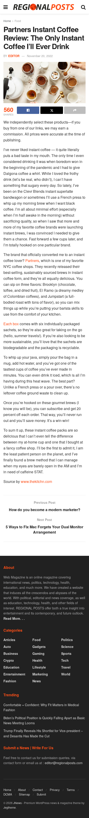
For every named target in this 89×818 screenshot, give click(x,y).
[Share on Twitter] (51, 110)
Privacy (55, 790)
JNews (17, 803)
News (36, 681)
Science (67, 646)
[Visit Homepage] (44, 7)
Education (11, 667)
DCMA (7, 794)
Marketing (40, 674)
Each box (11, 323)
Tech (65, 660)
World (65, 674)
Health (37, 660)
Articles (9, 639)
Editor (13, 56)
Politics (67, 639)
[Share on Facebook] (28, 110)
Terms (71, 790)
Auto (7, 646)
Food (18, 21)
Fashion (9, 681)
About (22, 790)
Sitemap (24, 794)
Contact (38, 790)
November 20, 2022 (40, 56)
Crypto (8, 660)
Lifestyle (39, 667)
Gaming (38, 653)
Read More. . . (14, 618)
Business (10, 653)
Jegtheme (9, 807)
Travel (66, 667)
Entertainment (14, 674)
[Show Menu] (5, 7)
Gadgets (39, 646)
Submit (41, 794)
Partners (32, 260)
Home (7, 21)
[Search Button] (83, 7)
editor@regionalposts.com (64, 762)
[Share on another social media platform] (75, 110)
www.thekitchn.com (36, 481)
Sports (66, 653)
